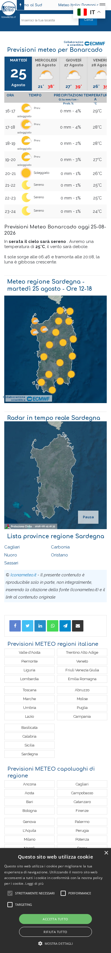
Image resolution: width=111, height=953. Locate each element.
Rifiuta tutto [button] (55, 932)
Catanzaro (82, 802)
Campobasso (82, 793)
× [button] (106, 853)
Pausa (88, 517)
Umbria (29, 708)
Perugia (82, 830)
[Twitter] (27, 626)
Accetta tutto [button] (55, 919)
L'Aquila (29, 830)
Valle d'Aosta (29, 652)
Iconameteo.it (23, 574)
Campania (82, 716)
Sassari (11, 563)
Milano (29, 839)
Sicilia (29, 745)
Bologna (29, 810)
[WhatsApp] (52, 626)
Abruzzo (82, 690)
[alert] (55, 900)
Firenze (82, 810)
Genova (29, 822)
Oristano (59, 555)
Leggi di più (34, 883)
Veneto (82, 661)
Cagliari (12, 547)
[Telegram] (65, 626)
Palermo (82, 822)
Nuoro (10, 555)
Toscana (29, 690)
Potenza (82, 839)
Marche (29, 699)
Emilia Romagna (82, 679)
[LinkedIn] (40, 626)
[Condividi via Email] (77, 626)
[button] (55, 943)
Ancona (29, 784)
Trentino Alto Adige (82, 652)
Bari (29, 802)
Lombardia (29, 679)
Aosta (29, 793)
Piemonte (29, 661)
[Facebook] (15, 626)
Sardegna (29, 754)
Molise (82, 699)
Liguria (29, 670)
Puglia (82, 708)
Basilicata (29, 727)
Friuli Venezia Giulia (82, 670)
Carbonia (60, 547)
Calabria (29, 736)
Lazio (29, 716)
